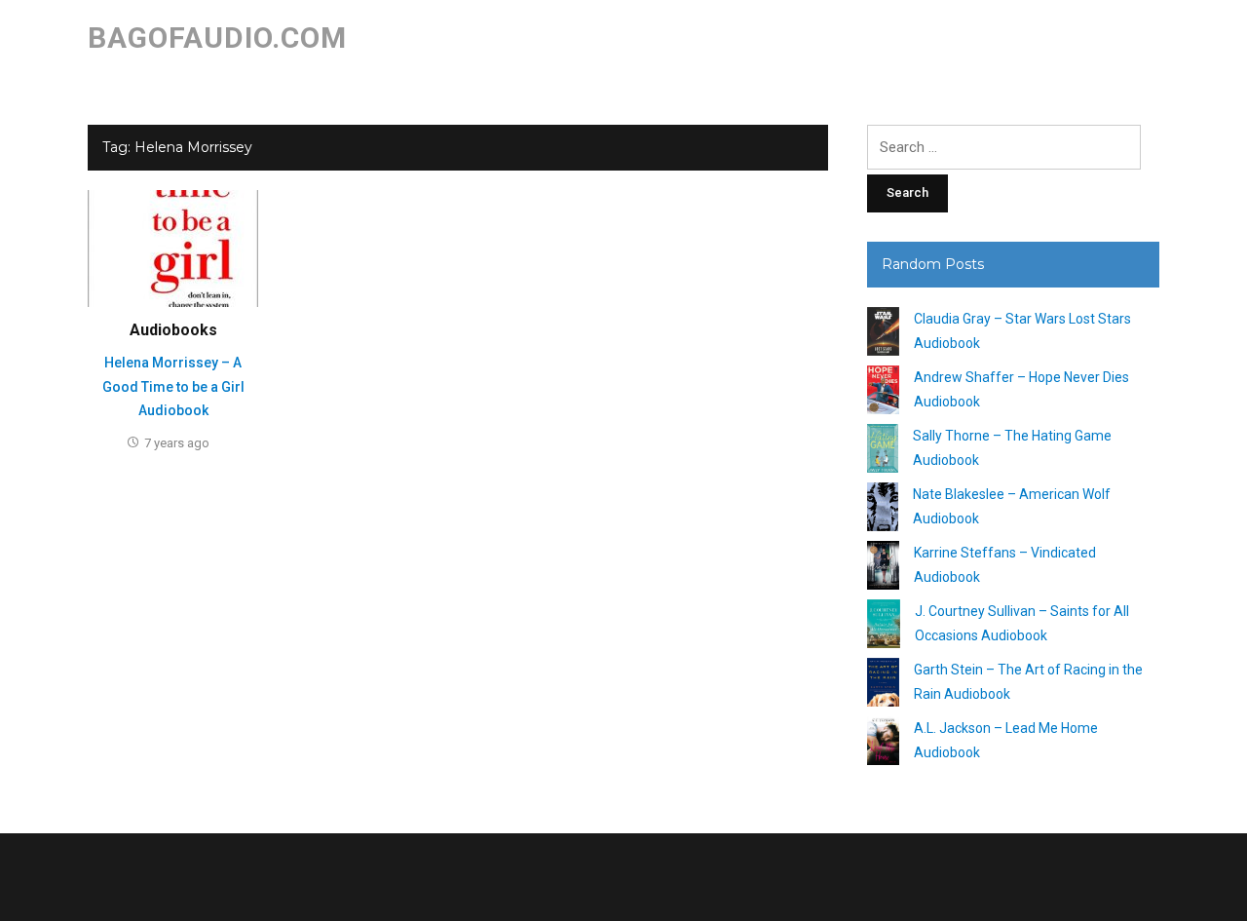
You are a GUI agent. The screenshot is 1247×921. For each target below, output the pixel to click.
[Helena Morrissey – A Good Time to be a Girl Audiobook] (173, 247)
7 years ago (176, 443)
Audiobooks (173, 330)
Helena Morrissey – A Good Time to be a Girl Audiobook (173, 386)
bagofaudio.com (217, 37)
